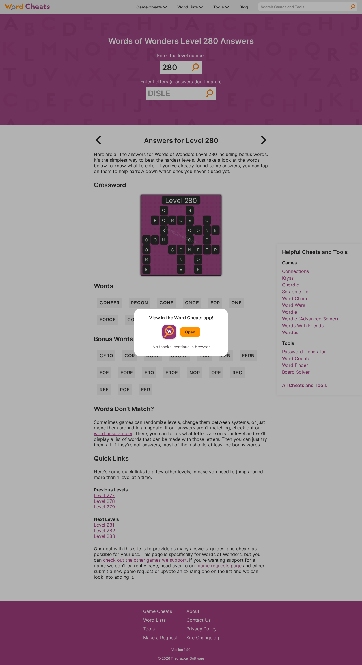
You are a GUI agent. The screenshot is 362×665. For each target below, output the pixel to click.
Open (190, 332)
